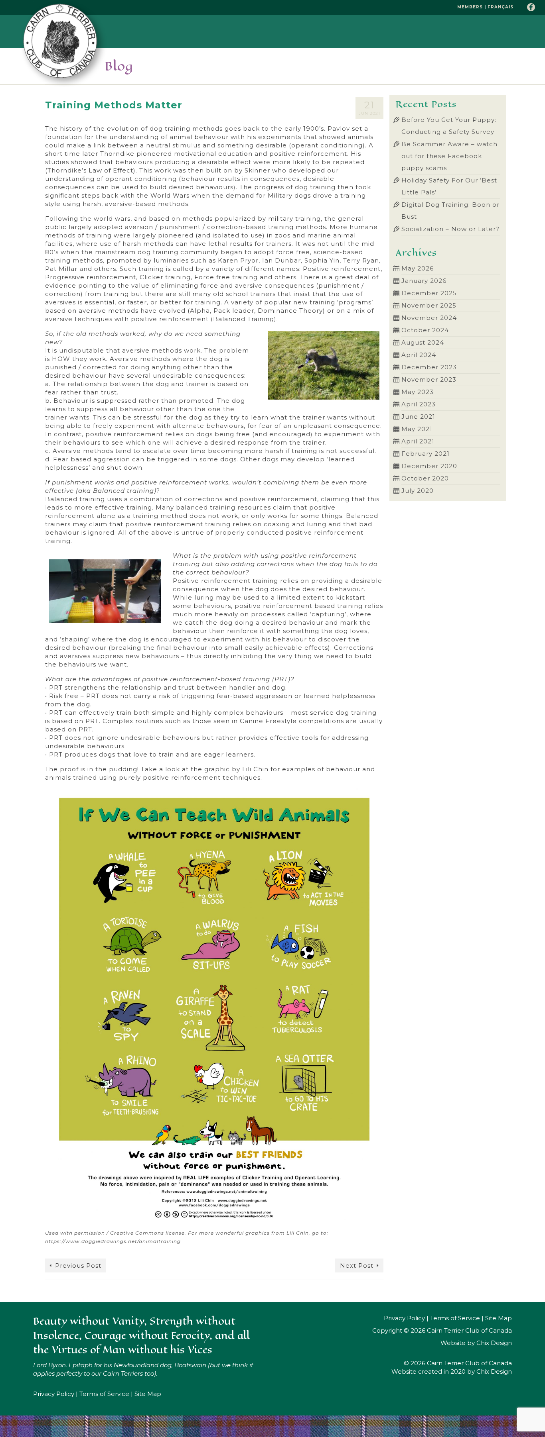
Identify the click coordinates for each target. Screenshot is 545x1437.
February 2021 (425, 453)
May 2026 (417, 268)
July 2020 (417, 490)
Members (470, 7)
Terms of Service (104, 1394)
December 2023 (429, 367)
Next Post (356, 1265)
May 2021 (416, 429)
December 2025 (429, 293)
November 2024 (429, 318)
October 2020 (425, 478)
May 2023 (417, 392)
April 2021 (417, 441)
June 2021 (418, 416)
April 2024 (418, 355)
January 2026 (423, 280)
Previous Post (78, 1265)
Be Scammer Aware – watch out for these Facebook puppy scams (449, 156)
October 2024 (425, 330)
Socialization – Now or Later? (450, 229)
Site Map (147, 1394)
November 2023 (428, 379)
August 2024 (422, 342)
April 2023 (418, 404)
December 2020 (429, 466)
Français (500, 7)
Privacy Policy (53, 1394)
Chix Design (494, 1343)
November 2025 (428, 305)
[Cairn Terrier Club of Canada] (63, 44)
